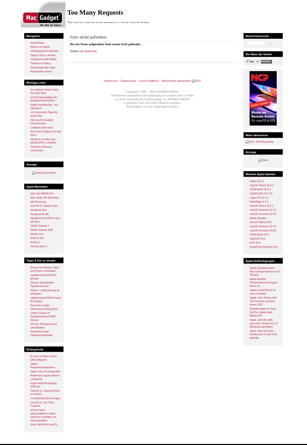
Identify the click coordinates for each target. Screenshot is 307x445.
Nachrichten (37, 42)
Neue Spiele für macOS (43, 424)
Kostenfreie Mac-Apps (43, 67)
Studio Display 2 (39, 225)
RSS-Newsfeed (265, 141)
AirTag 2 (35, 242)
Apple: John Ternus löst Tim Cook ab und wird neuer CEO (263, 301)
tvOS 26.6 (255, 242)
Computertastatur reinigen (45, 398)
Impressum (111, 80)
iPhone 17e (37, 234)
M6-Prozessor (38, 201)
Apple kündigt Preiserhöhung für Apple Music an (263, 282)
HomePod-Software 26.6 (264, 246)
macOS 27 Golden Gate (43, 205)
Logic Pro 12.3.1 (259, 197)
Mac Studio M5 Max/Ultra (44, 197)
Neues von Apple (40, 46)
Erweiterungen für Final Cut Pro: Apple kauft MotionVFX (263, 312)
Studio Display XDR (41, 229)
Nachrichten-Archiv (41, 71)
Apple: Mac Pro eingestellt (45, 371)
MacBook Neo (38, 210)
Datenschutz (128, 80)
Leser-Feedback (149, 80)
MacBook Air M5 (39, 214)
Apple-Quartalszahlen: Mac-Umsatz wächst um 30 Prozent (265, 271)
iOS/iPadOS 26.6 (259, 234)
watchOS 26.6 (258, 238)
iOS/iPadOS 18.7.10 (261, 193)
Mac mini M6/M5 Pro (42, 193)
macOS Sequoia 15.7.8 (263, 226)
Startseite (75, 28)
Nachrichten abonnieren (176, 80)
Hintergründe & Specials (44, 51)
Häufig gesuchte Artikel (43, 59)
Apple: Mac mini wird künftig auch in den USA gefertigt (263, 334)
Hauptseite (90, 51)
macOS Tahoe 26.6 (260, 222)
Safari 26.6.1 (257, 181)
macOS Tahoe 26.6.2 (262, 185)
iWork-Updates (258, 218)
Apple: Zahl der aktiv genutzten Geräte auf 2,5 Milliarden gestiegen (264, 323)
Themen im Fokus (40, 63)
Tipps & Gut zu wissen (43, 55)
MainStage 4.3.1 (259, 201)
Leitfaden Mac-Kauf (41, 127)
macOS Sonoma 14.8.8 (263, 230)
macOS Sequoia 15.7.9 (263, 209)
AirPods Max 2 (38, 246)
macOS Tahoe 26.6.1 (262, 205)
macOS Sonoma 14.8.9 (263, 214)
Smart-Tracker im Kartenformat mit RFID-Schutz (43, 316)
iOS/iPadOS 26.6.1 (260, 189)
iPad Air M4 (36, 238)
